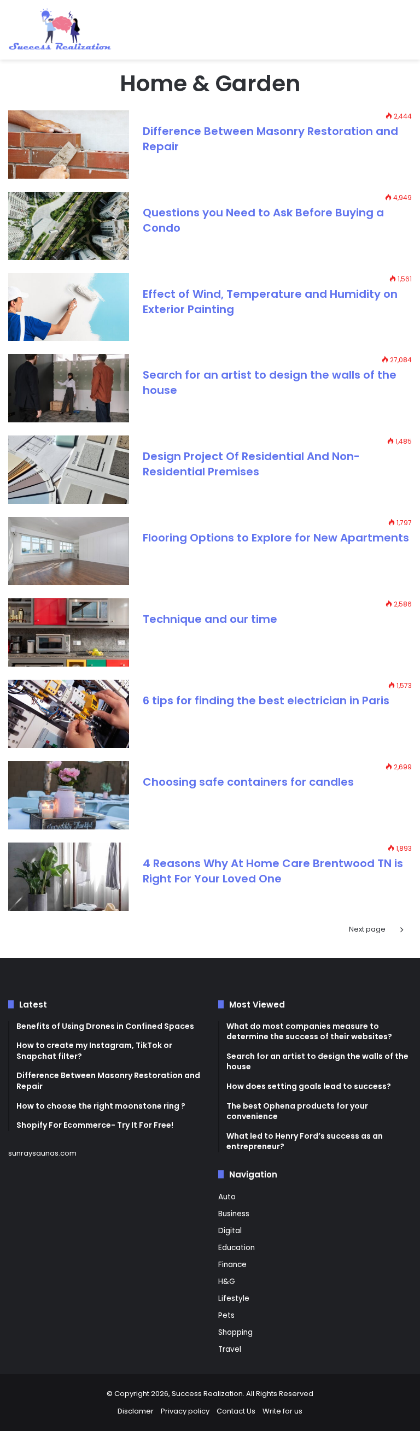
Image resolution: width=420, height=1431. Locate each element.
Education (236, 1247)
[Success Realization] (60, 30)
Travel (229, 1349)
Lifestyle (233, 1298)
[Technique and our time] (68, 632)
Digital (230, 1231)
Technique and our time (210, 619)
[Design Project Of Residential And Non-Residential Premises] (68, 469)
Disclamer (136, 1411)
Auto (227, 1197)
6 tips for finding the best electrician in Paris (266, 700)
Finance (232, 1264)
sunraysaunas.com (42, 1153)
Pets (226, 1315)
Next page (367, 929)
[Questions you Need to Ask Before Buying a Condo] (68, 226)
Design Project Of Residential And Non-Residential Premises (251, 464)
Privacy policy (185, 1411)
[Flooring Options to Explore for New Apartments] (68, 551)
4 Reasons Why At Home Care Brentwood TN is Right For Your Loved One (273, 871)
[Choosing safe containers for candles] (68, 795)
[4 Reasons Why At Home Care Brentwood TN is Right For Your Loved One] (68, 877)
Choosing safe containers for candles (248, 782)
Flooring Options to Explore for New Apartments (276, 537)
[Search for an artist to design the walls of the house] (68, 388)
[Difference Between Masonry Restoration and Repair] (68, 144)
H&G (226, 1281)
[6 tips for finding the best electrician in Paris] (68, 714)
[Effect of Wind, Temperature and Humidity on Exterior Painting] (68, 307)
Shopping (235, 1332)
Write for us (282, 1411)
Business (233, 1214)
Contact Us (236, 1411)
